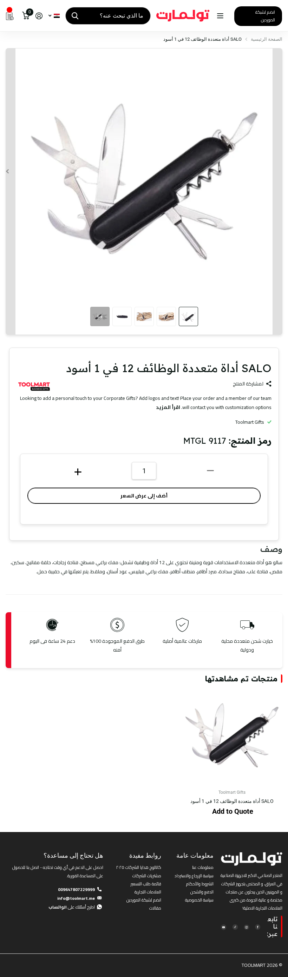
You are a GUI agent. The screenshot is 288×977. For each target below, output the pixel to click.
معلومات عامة (195, 855)
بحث (75, 16)
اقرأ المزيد (168, 407)
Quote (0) (6, 250)
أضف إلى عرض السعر (144, 495)
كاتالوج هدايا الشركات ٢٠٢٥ (138, 867)
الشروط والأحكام (200, 884)
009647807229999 (76, 889)
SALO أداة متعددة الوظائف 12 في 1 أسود (232, 801)
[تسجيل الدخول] (38, 16)
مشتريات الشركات (146, 876)
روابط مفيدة (145, 855)
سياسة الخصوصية (199, 900)
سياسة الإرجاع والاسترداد (194, 876)
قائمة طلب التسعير (146, 884)
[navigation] (188, 316)
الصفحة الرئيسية (266, 39)
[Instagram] (246, 927)
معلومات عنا (203, 867)
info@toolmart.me (76, 898)
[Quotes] (10, 16)
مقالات (155, 908)
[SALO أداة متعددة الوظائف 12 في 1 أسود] (231, 733)
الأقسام (219, 16)
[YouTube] (224, 927)
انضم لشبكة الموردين (265, 16)
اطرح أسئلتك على (71, 907)
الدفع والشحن (202, 892)
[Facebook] (258, 927)
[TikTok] (235, 927)
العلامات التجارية (148, 892)
